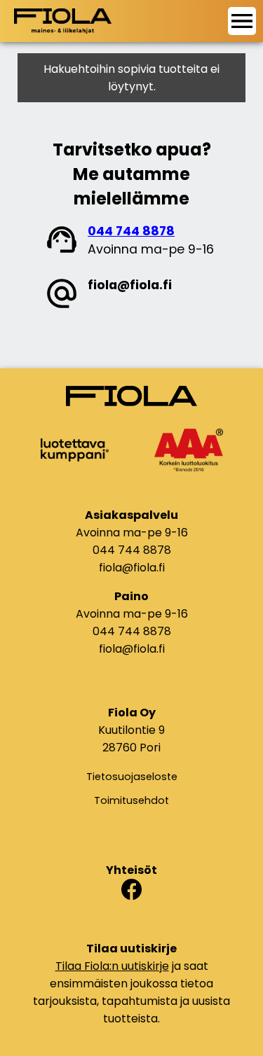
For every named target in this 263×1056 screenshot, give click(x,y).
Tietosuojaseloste (131, 777)
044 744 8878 (131, 231)
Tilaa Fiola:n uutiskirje (112, 966)
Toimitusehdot (131, 800)
